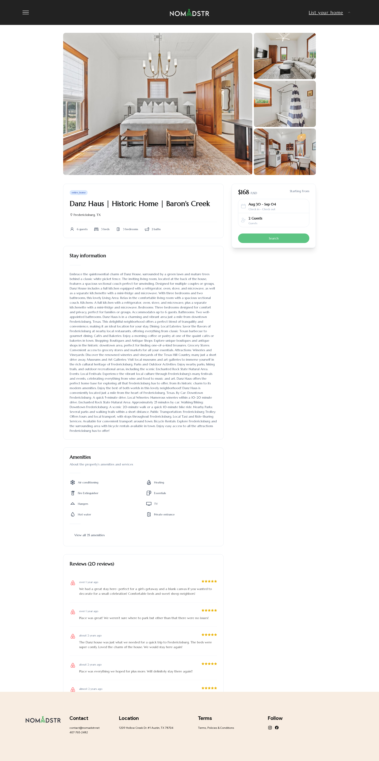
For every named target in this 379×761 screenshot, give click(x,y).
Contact (78, 718)
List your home (326, 12)
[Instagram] (270, 727)
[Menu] (25, 12)
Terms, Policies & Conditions (216, 728)
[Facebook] (276, 727)
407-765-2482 (78, 732)
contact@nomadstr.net (84, 728)
